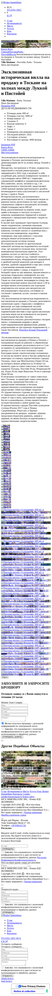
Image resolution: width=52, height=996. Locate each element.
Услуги (33, 791)
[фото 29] (6, 502)
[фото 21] (6, 481)
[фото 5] (5, 439)
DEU (19, 10)
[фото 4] (5, 436)
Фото (10, 49)
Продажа (13, 52)
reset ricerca (6, 981)
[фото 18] (6, 473)
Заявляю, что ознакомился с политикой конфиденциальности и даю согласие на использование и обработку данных (23, 856)
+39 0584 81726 (18, 825)
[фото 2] (5, 431)
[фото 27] (6, 496)
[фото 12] (6, 457)
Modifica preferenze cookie (13, 815)
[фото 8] (5, 447)
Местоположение (9, 152)
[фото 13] (6, 460)
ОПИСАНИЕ (7, 150)
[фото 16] (6, 468)
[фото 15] (6, 465)
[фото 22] (6, 483)
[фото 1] (5, 428)
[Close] (2, 740)
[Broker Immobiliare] (11, 2)
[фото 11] (6, 455)
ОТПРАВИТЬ (8, 849)
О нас (4, 791)
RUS (18, 938)
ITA (9, 10)
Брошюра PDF (8, 106)
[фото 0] (5, 426)
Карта (4, 49)
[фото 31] (6, 507)
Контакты (17, 794)
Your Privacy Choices (33, 986)
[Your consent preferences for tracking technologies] (47, 991)
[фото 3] (5, 434)
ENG (14, 10)
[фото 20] (6, 478)
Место (26, 791)
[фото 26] (6, 494)
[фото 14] (6, 462)
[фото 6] (5, 441)
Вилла (13, 54)
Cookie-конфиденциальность (15, 795)
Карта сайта (28, 796)
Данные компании (33, 812)
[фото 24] (6, 488)
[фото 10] (6, 452)
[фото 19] (6, 475)
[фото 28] (6, 499)
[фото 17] (6, 470)
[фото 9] (5, 449)
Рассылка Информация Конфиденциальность (23, 858)
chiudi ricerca (7, 978)
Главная (5, 52)
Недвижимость (14, 791)
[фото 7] (5, 444)
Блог (9, 931)
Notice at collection (24, 991)
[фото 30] (6, 504)
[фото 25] (6, 491)
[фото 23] (6, 486)
